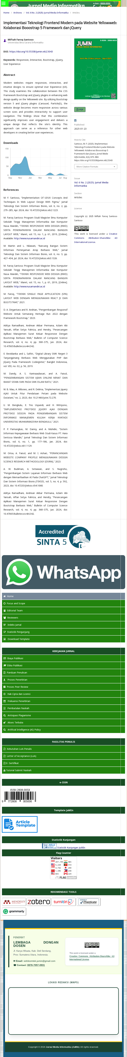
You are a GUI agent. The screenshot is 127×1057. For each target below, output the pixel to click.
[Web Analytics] (49, 847)
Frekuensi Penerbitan (18, 701)
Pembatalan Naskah (18, 708)
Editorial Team (15, 610)
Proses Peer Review (17, 686)
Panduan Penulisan (17, 672)
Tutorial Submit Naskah (18, 770)
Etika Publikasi (14, 665)
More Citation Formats (87, 166)
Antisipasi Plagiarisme (19, 715)
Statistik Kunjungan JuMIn (71, 847)
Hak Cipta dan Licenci (18, 693)
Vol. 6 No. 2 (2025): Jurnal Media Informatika (47, 12)
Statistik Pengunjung (18, 631)
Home (6, 12)
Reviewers (12, 617)
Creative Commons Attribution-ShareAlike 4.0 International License (95, 238)
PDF (81, 109)
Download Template (18, 639)
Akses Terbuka (15, 722)
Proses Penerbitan (17, 679)
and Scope (16, 603)
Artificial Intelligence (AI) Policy (24, 729)
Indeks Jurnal (14, 624)
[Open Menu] (3, 3)
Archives (17, 12)
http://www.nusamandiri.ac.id (29, 238)
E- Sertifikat (12, 763)
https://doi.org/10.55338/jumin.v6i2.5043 (31, 51)
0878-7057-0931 (36, 965)
